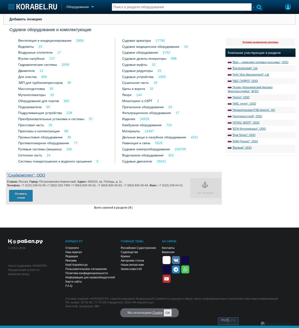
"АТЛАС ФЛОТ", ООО (245, 122)
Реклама (71, 260)
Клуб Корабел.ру (76, 264)
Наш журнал (73, 252)
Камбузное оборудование (142, 125)
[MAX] (166, 269)
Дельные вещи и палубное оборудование (154, 137)
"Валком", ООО (242, 147)
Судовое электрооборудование (146, 149)
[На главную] (32, 7)
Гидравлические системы (37, 64)
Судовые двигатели (137, 161)
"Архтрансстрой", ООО (247, 116)
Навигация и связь (136, 143)
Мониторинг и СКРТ (137, 101)
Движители (26, 71)
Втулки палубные (31, 58)
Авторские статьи (132, 260)
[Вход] (288, 7)
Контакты (168, 248)
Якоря (127, 95)
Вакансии (168, 252)
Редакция (71, 256)
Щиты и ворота (133, 89)
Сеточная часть (30, 155)
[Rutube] (185, 259)
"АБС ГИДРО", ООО (245, 81)
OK (167, 313)
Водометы (26, 46)
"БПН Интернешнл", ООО (249, 128)
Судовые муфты (134, 64)
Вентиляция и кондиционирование (44, 40)
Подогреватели (30, 107)
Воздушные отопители (35, 52)
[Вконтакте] (176, 259)
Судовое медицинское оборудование (150, 46)
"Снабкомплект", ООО (26, 175)
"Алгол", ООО (240, 97)
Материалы (131, 131)
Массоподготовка (31, 89)
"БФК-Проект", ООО (245, 141)
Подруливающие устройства (40, 113)
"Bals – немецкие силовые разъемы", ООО (260, 62)
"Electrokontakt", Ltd (244, 68)
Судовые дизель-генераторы (144, 58)
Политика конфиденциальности (86, 273)
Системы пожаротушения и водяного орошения (55, 161)
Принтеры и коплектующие (39, 131)
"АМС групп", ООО (244, 103)
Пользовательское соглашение (86, 269)
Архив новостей (131, 269)
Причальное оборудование (143, 107)
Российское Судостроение (138, 248)
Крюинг (125, 256)
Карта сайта (73, 281)
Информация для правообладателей (90, 277)
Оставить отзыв (21, 195)
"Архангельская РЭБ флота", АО (253, 110)
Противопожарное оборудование (43, 143)
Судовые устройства (137, 77)
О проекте (72, 248)
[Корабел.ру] (25, 241)
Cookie (158, 312)
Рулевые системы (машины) (40, 149)
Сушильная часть (135, 83)
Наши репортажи (132, 264)
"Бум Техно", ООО (243, 135)
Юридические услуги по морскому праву (23, 272)
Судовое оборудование (140, 52)
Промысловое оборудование (40, 137)
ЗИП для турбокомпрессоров (40, 83)
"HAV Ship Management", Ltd (250, 74)
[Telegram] (176, 269)
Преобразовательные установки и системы (51, 119)
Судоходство (129, 252)
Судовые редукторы (137, 71)
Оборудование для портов (38, 101)
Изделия (128, 119)
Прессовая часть (31, 125)
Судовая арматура (136, 40)
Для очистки (27, 77)
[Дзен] (166, 259)
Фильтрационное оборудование (146, 113)
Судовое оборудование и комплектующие (50, 29)
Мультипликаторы (32, 95)
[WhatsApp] (185, 269)
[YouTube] (166, 278)
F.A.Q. (69, 285)
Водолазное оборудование (143, 155)
